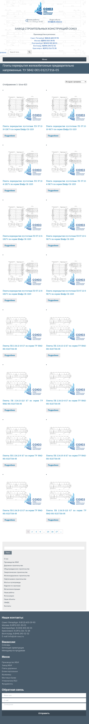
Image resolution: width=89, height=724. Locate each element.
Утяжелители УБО (9, 681)
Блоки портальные (10, 671)
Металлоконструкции (12, 589)
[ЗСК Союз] (44, 9)
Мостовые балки (9, 678)
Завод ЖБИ (7, 665)
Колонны (6, 674)
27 (57, 532)
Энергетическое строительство (15, 572)
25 (48, 532)
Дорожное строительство (13, 565)
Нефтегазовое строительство (15, 579)
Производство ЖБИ (11, 562)
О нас (6, 559)
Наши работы (9, 592)
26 (52, 532)
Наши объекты (9, 599)
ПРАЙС (7, 603)
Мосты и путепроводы (12, 582)
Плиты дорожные (9, 668)
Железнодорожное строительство (17, 576)
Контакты (7, 606)
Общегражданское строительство (16, 569)
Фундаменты (7, 684)
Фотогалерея (9, 596)
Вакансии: (9, 641)
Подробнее (10, 136)
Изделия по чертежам (12, 586)
